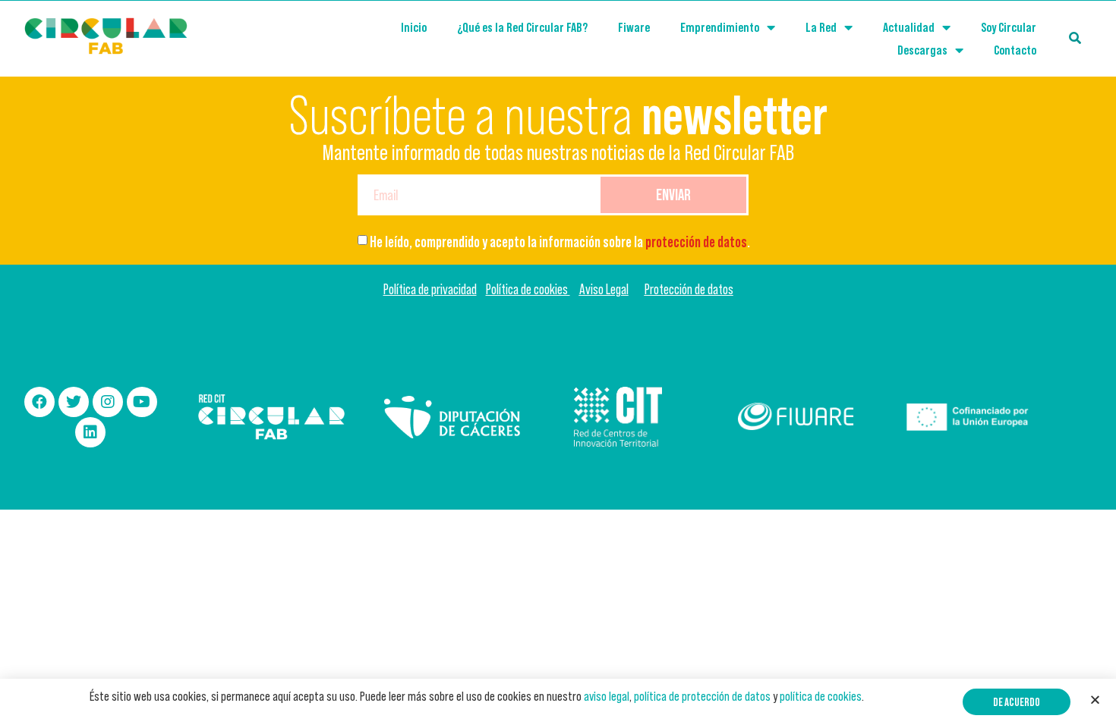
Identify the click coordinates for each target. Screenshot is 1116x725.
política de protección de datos (702, 696)
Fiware (634, 27)
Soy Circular (1008, 27)
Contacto (1015, 50)
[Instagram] (108, 402)
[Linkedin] (90, 432)
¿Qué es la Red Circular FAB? (522, 27)
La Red (821, 27)
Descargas (922, 50)
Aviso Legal (604, 289)
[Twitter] (73, 402)
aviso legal (606, 696)
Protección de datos (689, 289)
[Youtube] (142, 402)
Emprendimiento (719, 27)
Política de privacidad (430, 289)
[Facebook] (39, 402)
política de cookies (821, 696)
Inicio (414, 27)
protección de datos (696, 242)
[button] (1016, 701)
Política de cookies (528, 289)
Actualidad (909, 27)
